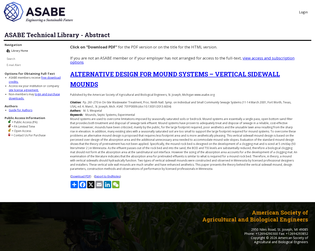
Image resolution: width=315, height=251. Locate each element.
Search (11, 59)
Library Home (19, 51)
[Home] (8, 51)
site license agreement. (24, 90)
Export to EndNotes (107, 176)
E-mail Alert (14, 65)
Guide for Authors (20, 110)
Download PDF (80, 176)
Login (303, 12)
